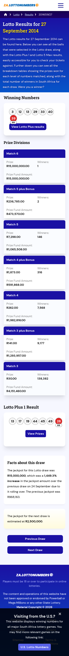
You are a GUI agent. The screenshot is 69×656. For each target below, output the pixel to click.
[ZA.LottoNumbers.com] (20, 8)
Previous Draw (35, 539)
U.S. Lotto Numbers (34, 647)
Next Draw (35, 550)
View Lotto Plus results (27, 127)
